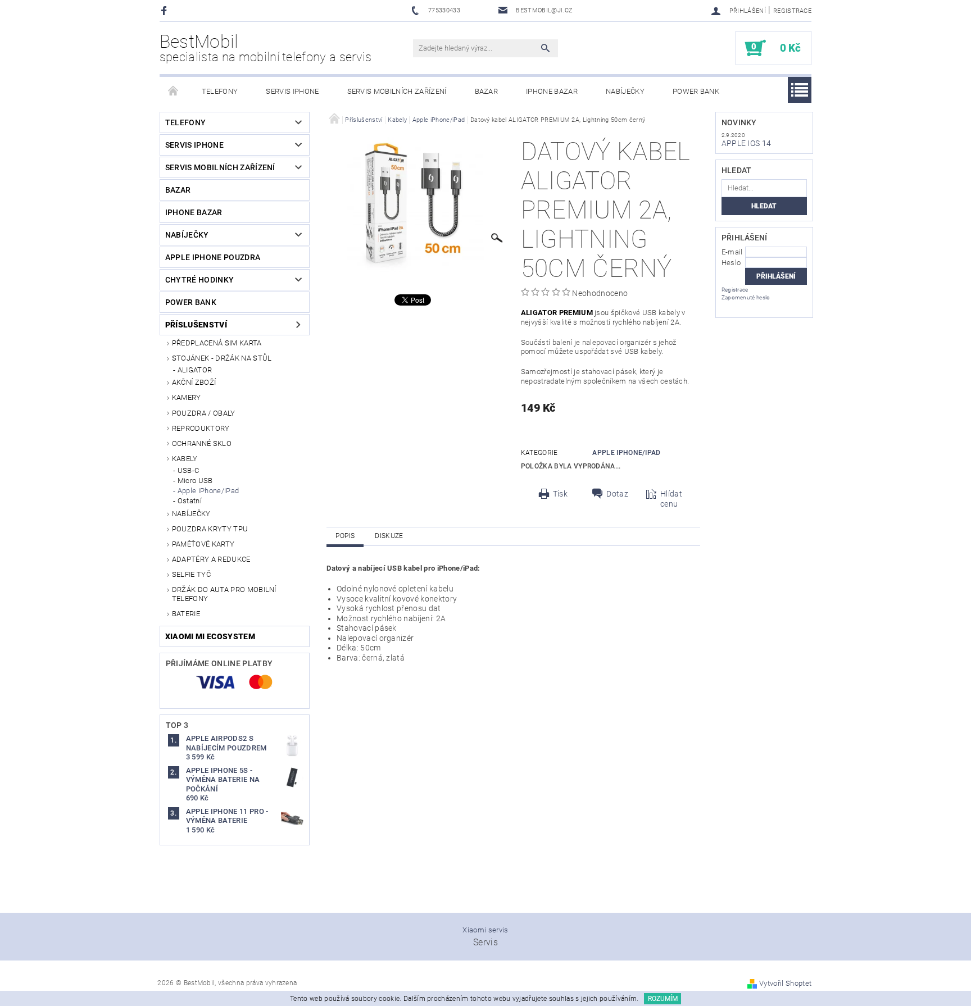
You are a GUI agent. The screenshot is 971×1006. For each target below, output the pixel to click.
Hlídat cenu (671, 498)
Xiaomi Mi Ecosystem (210, 636)
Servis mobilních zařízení (397, 91)
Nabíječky (625, 91)
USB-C (188, 470)
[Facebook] (165, 10)
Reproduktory (201, 428)
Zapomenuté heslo (746, 297)
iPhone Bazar (552, 91)
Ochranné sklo (202, 443)
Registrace (792, 11)
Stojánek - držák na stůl (222, 358)
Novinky (739, 122)
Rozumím (663, 999)
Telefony (220, 91)
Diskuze (389, 536)
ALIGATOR (195, 370)
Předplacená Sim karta (217, 343)
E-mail (732, 252)
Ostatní (190, 501)
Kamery (186, 397)
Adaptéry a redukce (211, 559)
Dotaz (617, 493)
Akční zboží (194, 382)
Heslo (731, 262)
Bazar (486, 91)
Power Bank (696, 91)
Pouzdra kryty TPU (210, 529)
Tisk (560, 493)
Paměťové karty (203, 544)
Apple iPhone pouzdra (212, 257)
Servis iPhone (292, 91)
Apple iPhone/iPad (208, 490)
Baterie (186, 613)
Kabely (185, 458)
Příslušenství (196, 324)
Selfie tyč (191, 574)
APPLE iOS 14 (747, 143)
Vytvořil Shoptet (785, 983)
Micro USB (195, 480)
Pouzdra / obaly (203, 413)
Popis (345, 536)
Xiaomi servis (485, 930)
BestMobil (266, 48)
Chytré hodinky (199, 279)
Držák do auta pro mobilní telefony (224, 594)
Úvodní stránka (174, 91)
